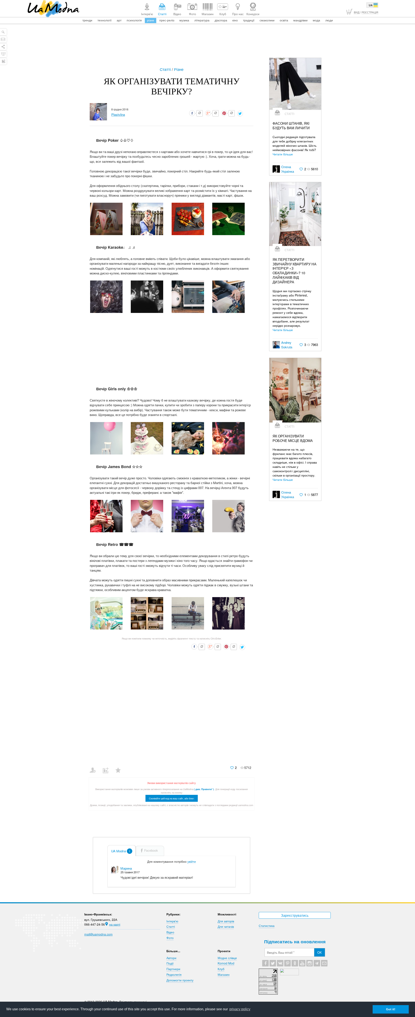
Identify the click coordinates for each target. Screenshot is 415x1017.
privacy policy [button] (239, 1009)
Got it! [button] (390, 1009)
